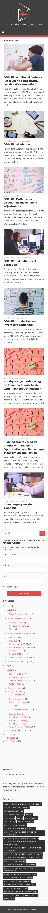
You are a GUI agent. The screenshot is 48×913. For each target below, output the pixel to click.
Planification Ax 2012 (18, 677)
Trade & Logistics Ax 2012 (20, 614)
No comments (23, 74)
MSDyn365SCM (26, 878)
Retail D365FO (15, 654)
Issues (8, 734)
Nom (5, 576)
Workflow (9, 899)
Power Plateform (16, 699)
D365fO (16, 807)
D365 (7, 807)
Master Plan (10, 821)
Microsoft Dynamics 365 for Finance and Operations (20, 833)
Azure (31, 804)
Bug (38, 804)
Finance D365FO (16, 637)
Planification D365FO (18, 717)
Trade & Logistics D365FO (20, 657)
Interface (13, 641)
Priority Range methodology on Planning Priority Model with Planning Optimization (23, 385)
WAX (27, 895)
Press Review (11, 741)
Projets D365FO (16, 723)
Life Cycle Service (14, 691)
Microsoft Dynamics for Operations (19, 864)
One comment (21, 501)
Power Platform (16, 622)
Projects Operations (18, 702)
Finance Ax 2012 (16, 674)
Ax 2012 (22, 804)
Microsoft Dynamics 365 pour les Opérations (23, 857)
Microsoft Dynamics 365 (18, 618)
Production (31, 892)
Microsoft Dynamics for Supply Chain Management (19, 869)
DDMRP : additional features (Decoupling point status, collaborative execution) (23, 81)
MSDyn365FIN (29, 874)
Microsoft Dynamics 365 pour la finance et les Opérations (22, 849)
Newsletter (10, 881)
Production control (13, 895)
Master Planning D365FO (20, 647)
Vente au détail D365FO (19, 730)
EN (7, 605)
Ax (6, 804)
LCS (34, 818)
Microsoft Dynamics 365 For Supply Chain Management (20, 843)
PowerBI (8, 888)
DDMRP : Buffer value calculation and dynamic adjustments (20, 203)
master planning (25, 821)
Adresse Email (9, 554)
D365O (26, 807)
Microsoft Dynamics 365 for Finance (19, 829)
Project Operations (17, 626)
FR (7, 665)
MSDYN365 (16, 874)
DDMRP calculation (17, 144)
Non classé (10, 738)
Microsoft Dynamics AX (14, 861)
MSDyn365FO (10, 878)
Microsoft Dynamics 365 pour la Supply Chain (23, 854)
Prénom (6, 565)
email (29, 814)
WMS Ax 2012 (15, 684)
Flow (19, 818)
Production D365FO (18, 720)
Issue (27, 818)
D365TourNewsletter (13, 811)
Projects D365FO (16, 650)
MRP (6, 874)
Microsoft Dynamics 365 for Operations (21, 838)
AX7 (13, 804)
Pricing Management (13, 892)
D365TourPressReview (14, 814)
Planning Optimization (14, 885)
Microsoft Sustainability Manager (21, 661)
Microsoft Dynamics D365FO (19, 633)
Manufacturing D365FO (19, 644)
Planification (24, 881)
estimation (9, 818)
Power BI (30, 885)
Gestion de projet (15, 688)
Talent (12, 629)
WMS (34, 895)
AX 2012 (10, 610)
